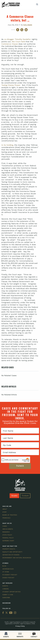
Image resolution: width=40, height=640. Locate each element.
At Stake (5, 572)
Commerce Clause (9, 44)
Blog (4, 566)
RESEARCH (6, 532)
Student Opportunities (11, 591)
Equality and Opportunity (12, 552)
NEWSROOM (6, 603)
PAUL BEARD (27, 25)
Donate (14, 496)
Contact (25, 496)
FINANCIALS (6, 518)
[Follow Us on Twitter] (6, 612)
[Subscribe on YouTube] (10, 612)
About (4, 509)
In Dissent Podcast (9, 574)
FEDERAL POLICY (8, 538)
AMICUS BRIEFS (7, 529)
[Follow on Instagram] (14, 612)
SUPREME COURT (8, 540)
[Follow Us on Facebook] (3, 612)
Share (13, 29)
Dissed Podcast (8, 577)
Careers (5, 589)
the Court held (18, 42)
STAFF (4, 512)
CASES (4, 526)
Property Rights (8, 549)
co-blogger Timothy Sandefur (17, 39)
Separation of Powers (10, 555)
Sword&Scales (8, 569)
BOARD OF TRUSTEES (9, 515)
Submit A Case (7, 594)
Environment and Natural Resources (16, 557)
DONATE (6, 636)
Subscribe (6, 597)
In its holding (7, 145)
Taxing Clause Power (10, 85)
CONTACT (34, 636)
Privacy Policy (20, 626)
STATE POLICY (7, 535)
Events (5, 586)
